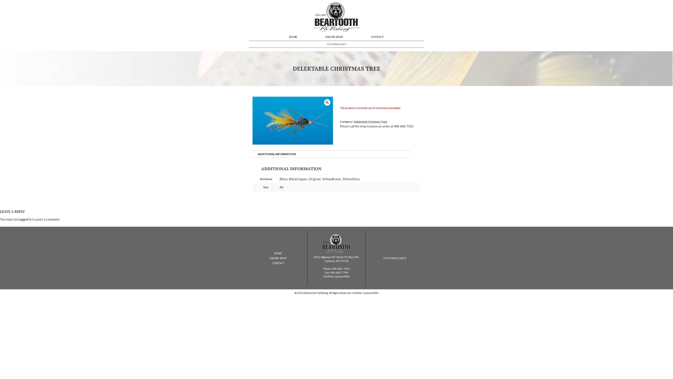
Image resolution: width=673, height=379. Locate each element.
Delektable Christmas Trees (370, 121)
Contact (377, 37)
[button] (327, 102)
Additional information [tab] (277, 154)
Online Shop (334, 37)
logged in (25, 219)
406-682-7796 (339, 272)
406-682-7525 (403, 126)
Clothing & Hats (336, 44)
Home (293, 37)
